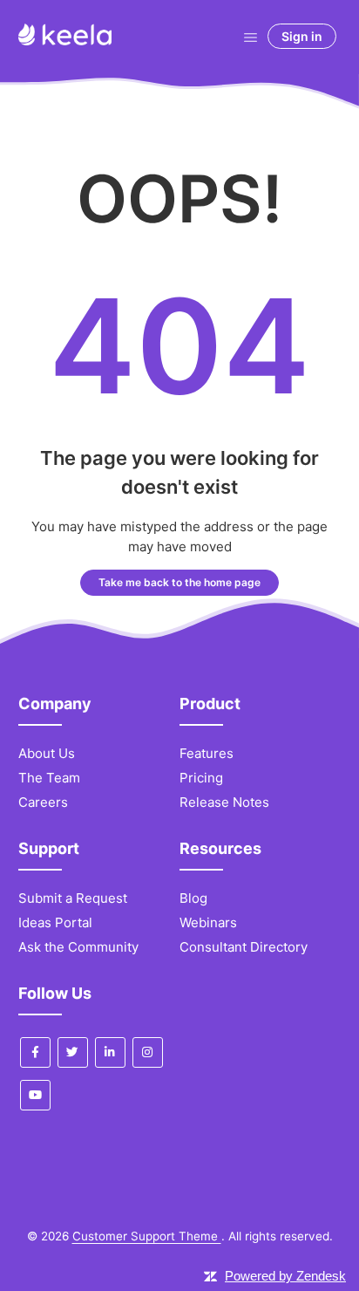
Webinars (208, 922)
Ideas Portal (55, 922)
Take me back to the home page (179, 582)
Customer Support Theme (146, 1236)
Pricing (201, 777)
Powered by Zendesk (285, 1275)
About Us (46, 753)
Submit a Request (72, 898)
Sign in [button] (301, 36)
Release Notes (224, 802)
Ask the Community (78, 947)
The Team (49, 777)
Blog (193, 898)
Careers (43, 802)
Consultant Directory (244, 947)
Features (207, 753)
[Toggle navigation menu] (250, 36)
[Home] (65, 40)
